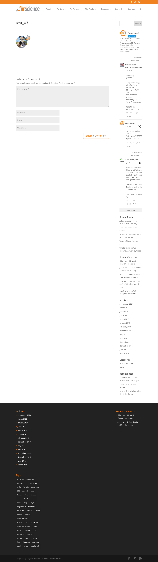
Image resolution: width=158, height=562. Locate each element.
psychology (20, 534)
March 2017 (124, 338)
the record (26, 542)
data (32, 491)
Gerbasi (19, 515)
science (35, 538)
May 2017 (123, 334)
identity (27, 515)
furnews (33, 499)
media (35, 526)
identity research (22, 518)
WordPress (56, 558)
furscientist (20, 511)
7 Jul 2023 (128, 70)
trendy (19, 546)
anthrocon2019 (22, 483)
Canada (26, 487)
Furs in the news (126, 363)
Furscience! (130, 123)
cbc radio (25, 491)
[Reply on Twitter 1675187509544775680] (127, 200)
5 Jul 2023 (128, 126)
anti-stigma (34, 483)
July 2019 (123, 315)
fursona (29, 511)
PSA (34, 530)
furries (19, 503)
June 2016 (123, 349)
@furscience (136, 102)
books (19, 487)
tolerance (35, 542)
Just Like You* (34, 522)
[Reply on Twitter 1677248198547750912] (127, 113)
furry (25, 503)
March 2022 (124, 308)
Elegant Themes (33, 558)
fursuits (37, 511)
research (20, 538)
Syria (18, 542)
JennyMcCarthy (22, 522)
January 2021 (124, 311)
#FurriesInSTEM (132, 109)
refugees (30, 534)
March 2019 (124, 319)
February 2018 (125, 327)
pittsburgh (27, 530)
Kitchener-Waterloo (23, 526)
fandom (33, 495)
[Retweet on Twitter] (132, 57)
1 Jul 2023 (128, 163)
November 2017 (126, 330)
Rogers (27, 538)
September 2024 (126, 304)
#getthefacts (131, 139)
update (26, 546)
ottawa (19, 530)
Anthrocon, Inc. (131, 159)
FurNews (60, 9)
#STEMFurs (130, 107)
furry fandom (21, 507)
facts (26, 495)
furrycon (32, 503)
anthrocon (30, 479)
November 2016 (126, 346)
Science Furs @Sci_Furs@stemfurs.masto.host (139, 66)
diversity (20, 495)
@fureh (129, 78)
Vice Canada (35, 546)
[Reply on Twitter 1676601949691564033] (127, 143)
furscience (31, 507)
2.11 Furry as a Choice (128, 277)
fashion (19, 499)
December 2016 (125, 342)
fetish (26, 499)
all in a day (20, 479)
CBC (18, 491)
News (121, 367)
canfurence (35, 487)
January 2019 (124, 323)
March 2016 (124, 353)
